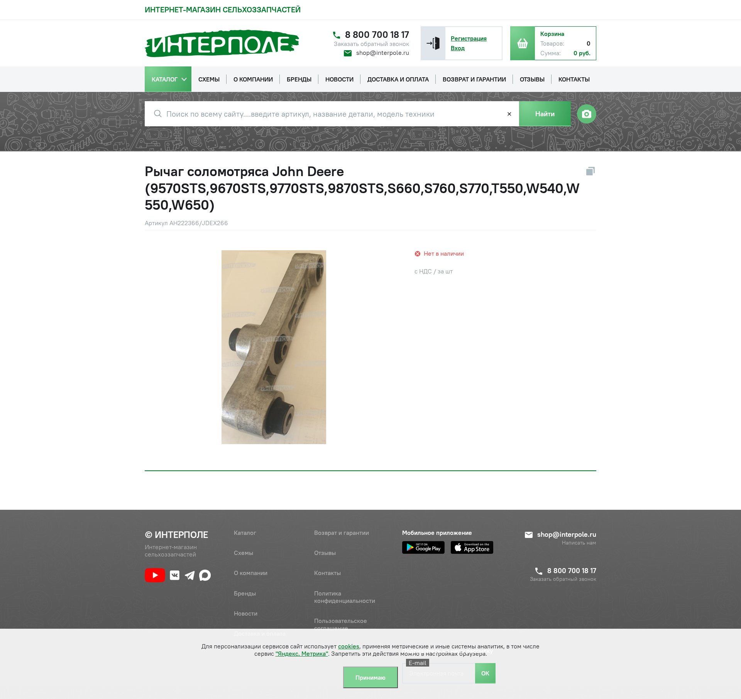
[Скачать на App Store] (472, 547)
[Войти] (433, 43)
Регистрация (469, 38)
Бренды (245, 593)
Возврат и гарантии (341, 532)
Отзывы (325, 552)
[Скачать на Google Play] (423, 547)
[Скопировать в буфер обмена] (590, 171)
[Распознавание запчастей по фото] (586, 114)
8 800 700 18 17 (377, 34)
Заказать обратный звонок (371, 44)
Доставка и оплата (260, 633)
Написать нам (579, 543)
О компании (250, 573)
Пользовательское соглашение (340, 624)
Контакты (327, 573)
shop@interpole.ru (382, 52)
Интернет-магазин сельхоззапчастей (223, 9)
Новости (245, 613)
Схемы (243, 552)
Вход (458, 48)
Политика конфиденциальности (344, 596)
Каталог (245, 532)
